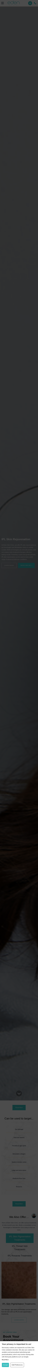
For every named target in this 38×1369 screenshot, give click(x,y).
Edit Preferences (17, 1365)
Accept (5, 1365)
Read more (5, 1359)
